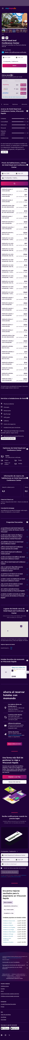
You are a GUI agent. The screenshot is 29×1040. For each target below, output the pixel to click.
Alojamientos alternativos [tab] (11, 906)
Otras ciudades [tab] (8, 902)
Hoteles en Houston (8, 942)
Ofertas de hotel (6, 974)
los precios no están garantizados (14, 957)
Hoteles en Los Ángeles (9, 927)
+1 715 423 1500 (6, 50)
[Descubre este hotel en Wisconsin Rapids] (27, 111)
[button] (3, 8)
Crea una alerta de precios (15, 735)
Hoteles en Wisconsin (20, 975)
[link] (14, 743)
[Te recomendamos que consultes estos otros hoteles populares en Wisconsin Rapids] (27, 660)
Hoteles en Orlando (8, 925)
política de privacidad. (16, 876)
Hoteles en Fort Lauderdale (7, 939)
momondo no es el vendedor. (11, 962)
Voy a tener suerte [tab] (9, 909)
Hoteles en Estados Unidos (8, 975)
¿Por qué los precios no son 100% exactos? (12, 968)
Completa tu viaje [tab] (8, 913)
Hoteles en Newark (8, 936)
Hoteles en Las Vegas (8, 929)
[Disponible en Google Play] (5, 1028)
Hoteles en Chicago (8, 934)
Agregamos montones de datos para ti (13, 965)
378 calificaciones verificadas (17, 52)
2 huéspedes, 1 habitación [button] (10, 61)
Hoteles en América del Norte (18, 974)
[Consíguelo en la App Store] (14, 1028)
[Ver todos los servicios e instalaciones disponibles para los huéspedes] (27, 398)
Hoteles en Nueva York (9, 920)
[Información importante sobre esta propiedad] (27, 478)
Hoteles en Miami (7, 923)
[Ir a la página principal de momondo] (10, 8)
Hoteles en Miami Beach (9, 931)
